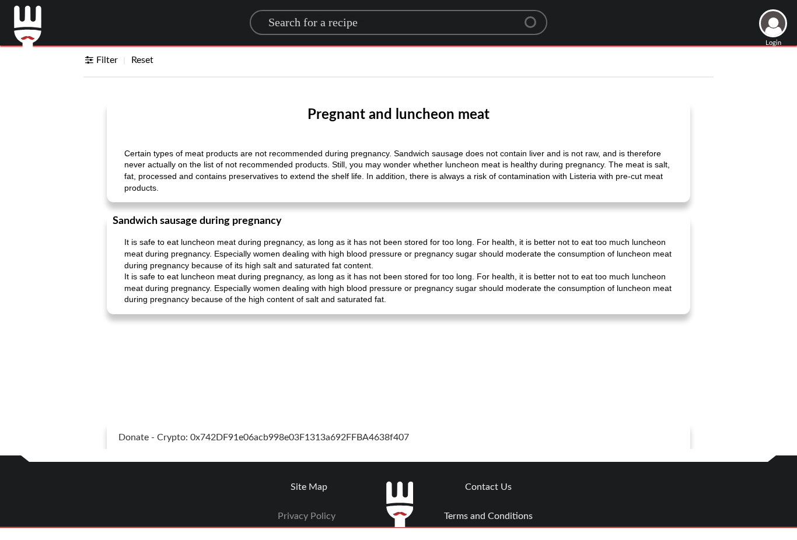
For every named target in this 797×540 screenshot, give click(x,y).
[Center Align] (534, 17)
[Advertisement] (398, 353)
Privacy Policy (306, 516)
